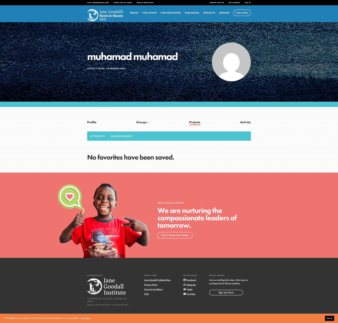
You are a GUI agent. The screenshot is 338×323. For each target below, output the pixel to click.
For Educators (171, 12)
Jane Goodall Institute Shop (157, 279)
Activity (245, 122)
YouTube (191, 293)
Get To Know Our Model (174, 235)
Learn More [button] (85, 318)
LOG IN (248, 3)
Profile (91, 122)
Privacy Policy (151, 284)
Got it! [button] (329, 318)
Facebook (191, 279)
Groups (224, 12)
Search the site (217, 3)
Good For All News (123, 3)
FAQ (146, 293)
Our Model (192, 12)
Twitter (189, 289)
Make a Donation (145, 3)
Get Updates (234, 3)
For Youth (149, 12)
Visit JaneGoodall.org (98, 3)
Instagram (191, 284)
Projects (209, 12)
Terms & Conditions (153, 289)
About (134, 12)
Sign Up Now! (226, 292)
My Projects (97, 136)
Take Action (242, 12)
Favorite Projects (122, 136)
